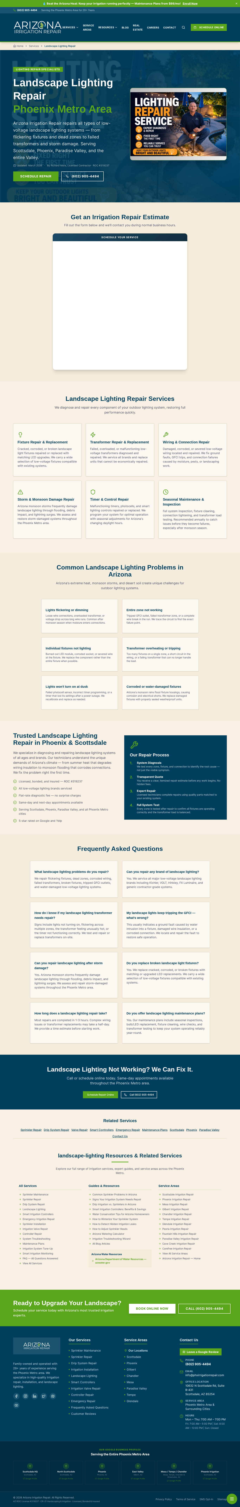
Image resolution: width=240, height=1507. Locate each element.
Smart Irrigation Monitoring (38, 1253)
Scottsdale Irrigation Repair (178, 1194)
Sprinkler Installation (34, 1223)
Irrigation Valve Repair (35, 1228)
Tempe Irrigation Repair (175, 1219)
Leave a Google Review (203, 1352)
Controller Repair (32, 1233)
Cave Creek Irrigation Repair (178, 1243)
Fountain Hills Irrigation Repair (179, 1233)
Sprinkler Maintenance (35, 1194)
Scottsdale (177, 1130)
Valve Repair (79, 1130)
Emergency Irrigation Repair (39, 1219)
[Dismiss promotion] (236, 3)
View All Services (32, 1263)
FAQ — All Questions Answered (40, 1258)
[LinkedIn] (34, 1396)
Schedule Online (211, 27)
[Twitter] (44, 1396)
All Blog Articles (101, 1243)
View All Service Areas (175, 1253)
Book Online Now (152, 1308)
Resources (106, 27)
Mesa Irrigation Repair (174, 1204)
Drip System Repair (56, 1130)
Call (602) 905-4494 (142, 1094)
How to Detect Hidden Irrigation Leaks (114, 1223)
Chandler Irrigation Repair (177, 1214)
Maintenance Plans (155, 1130)
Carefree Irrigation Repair (176, 1248)
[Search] (183, 27)
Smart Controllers (102, 1130)
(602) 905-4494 (27, 10)
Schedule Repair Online (100, 1094)
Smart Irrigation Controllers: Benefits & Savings (119, 1209)
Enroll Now (190, 3)
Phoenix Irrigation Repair (176, 1199)
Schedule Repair (35, 176)
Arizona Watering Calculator (108, 1233)
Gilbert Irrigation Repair (175, 1209)
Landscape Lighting (34, 1209)
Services (68, 27)
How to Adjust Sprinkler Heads (109, 1228)
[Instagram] (25, 1396)
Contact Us (120, 1136)
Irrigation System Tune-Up (38, 1248)
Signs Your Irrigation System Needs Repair (116, 1199)
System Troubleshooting (36, 1238)
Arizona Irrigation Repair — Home (181, 1258)
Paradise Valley (209, 1130)
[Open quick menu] (232, 1499)
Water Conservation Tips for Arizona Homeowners (120, 1214)
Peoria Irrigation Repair (175, 1228)
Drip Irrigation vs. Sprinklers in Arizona (114, 1204)
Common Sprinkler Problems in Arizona (114, 1194)
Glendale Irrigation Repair (176, 1223)
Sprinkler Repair (31, 1130)
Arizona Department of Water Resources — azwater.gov (120, 1261)
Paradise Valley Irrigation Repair (180, 1238)
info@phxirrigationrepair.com (204, 1375)
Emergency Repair (128, 1130)
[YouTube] (16, 1405)
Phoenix (191, 1130)
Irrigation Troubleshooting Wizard (111, 1238)
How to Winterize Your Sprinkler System (115, 1219)
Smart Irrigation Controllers (38, 1214)
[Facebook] (16, 1396)
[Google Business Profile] (53, 1396)
